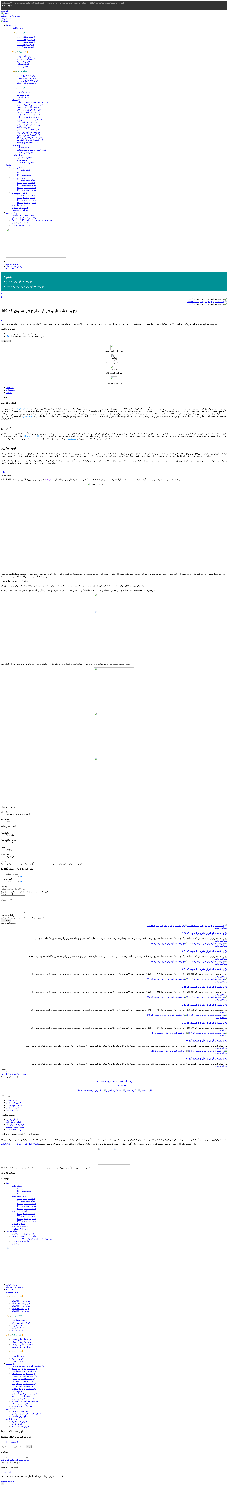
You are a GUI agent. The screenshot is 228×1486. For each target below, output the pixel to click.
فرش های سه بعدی (25, 162)
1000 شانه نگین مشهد (26, 185)
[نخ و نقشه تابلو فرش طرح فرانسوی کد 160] (207, 302)
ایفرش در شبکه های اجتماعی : (88, 1090)
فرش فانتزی (17, 155)
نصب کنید (49, 479)
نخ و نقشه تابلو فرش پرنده (28, 132)
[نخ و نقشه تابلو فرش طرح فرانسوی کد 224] (187, 925)
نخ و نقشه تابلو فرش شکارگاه (30, 140)
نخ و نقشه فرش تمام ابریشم (29, 120)
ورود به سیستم (7, 1472)
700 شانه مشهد (23, 170)
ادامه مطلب (6, 472)
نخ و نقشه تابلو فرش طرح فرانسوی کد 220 (204, 1004)
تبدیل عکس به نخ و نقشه (27, 142)
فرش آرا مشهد (18, 205)
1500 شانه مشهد (24, 175)
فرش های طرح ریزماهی (27, 80)
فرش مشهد (17, 167)
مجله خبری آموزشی (15, 1127)
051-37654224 (12, 269)
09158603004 (121, 1086)
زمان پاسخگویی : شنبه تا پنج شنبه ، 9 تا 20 (114, 1081)
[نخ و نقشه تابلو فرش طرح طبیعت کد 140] (189, 1051)
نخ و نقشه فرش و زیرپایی (28, 117)
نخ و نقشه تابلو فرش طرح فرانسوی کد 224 (204, 933)
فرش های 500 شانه (25, 44)
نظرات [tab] (9, 392)
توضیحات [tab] (10, 387)
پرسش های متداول (14, 266)
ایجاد (28, 1447)
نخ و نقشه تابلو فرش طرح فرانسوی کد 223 (204, 951)
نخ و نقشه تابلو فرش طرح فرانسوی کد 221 (204, 986)
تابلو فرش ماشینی (25, 152)
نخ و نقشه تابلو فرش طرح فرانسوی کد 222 (204, 969)
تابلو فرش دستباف (25, 147)
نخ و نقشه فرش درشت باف (29, 110)
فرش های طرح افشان (27, 78)
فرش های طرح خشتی (27, 75)
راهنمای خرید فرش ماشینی (24, 215)
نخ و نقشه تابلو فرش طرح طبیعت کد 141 (205, 1040)
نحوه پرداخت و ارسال (15, 1124)
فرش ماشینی (18, 28)
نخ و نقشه (16, 99)
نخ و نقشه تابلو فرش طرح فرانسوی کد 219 (204, 1022)
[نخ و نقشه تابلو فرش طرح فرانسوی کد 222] (187, 961)
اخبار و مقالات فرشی (21, 225)
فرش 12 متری (23, 92)
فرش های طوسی (24, 56)
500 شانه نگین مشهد (26, 180)
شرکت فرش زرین (20, 210)
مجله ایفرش (11, 213)
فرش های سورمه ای (26, 59)
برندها (8, 165)
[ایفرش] (5, 13)
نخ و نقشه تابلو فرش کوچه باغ (30, 137)
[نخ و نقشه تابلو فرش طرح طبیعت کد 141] (189, 1033)
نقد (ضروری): (7, 899)
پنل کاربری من (12, 1119)
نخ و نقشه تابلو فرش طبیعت (29, 107)
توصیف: (4, 886)
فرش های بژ (22, 66)
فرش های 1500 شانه (26, 37)
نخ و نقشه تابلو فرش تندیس (29, 115)
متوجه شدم (7, 5)
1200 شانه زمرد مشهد (26, 200)
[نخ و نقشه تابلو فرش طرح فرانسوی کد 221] (187, 979)
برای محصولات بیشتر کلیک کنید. (15, 1074)
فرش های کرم (23, 61)
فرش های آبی (23, 64)
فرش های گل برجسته (26, 83)
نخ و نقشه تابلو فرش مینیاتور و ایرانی (33, 102)
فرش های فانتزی (24, 157)
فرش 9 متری (23, 94)
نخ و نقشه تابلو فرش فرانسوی (30, 105)
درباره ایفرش (12, 264)
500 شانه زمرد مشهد (26, 195)
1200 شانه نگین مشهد (26, 187)
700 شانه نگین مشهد (26, 182)
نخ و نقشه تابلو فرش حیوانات (29, 112)
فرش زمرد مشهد (19, 192)
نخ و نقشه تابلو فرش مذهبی (29, 125)
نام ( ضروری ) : (7, 894)
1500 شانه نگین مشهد (26, 190)
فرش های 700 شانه (25, 47)
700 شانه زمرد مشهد (26, 197)
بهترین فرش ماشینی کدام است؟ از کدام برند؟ (32, 220)
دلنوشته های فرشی (20, 223)
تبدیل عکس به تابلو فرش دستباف (31, 150)
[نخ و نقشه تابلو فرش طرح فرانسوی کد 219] (187, 1015)
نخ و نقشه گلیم (23, 127)
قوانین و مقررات (13, 1122)
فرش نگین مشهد (19, 177)
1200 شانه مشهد (24, 172)
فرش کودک (22, 160)
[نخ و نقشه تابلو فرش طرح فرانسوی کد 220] (187, 997)
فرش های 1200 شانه (26, 39)
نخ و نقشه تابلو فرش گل (27, 122)
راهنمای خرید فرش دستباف (24, 218)
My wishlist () (12, 1442)
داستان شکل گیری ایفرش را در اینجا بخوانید (20, 1144)
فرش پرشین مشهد (20, 208)
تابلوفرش (16, 145)
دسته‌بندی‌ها (11, 25)
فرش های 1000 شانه (26, 42)
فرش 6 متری (23, 97)
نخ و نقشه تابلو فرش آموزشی (30, 130)
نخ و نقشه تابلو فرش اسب (28, 135)
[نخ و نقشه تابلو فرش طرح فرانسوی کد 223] (187, 943)
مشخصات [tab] (10, 390)
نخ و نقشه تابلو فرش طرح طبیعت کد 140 (205, 1058)
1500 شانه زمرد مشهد (26, 202)
